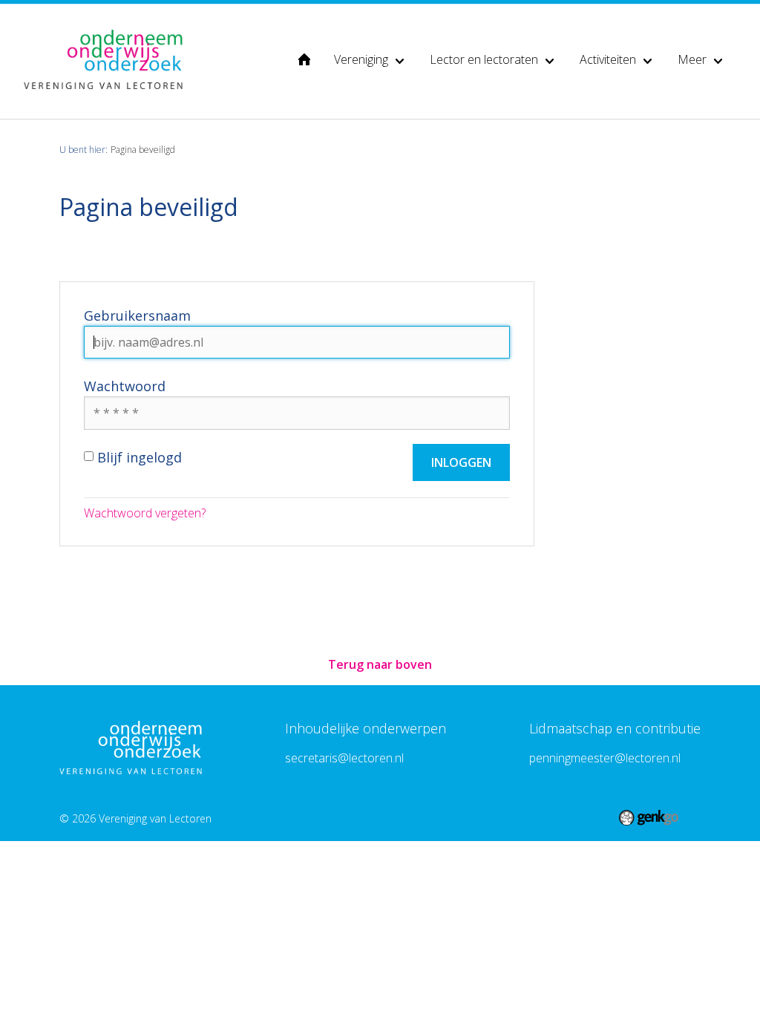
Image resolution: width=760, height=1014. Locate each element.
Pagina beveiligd (143, 149)
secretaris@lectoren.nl (344, 758)
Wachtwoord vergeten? (145, 513)
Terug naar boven (380, 664)
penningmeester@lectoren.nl (605, 758)
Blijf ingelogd (139, 457)
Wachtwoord (125, 386)
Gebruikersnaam (137, 315)
